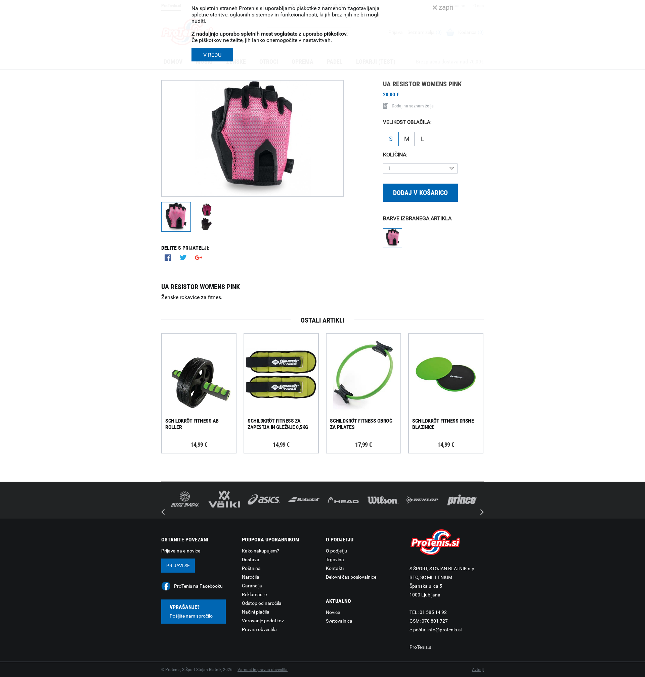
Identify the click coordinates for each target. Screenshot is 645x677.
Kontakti (335, 568)
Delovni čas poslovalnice (351, 577)
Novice (333, 612)
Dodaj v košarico (420, 193)
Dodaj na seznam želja (413, 105)
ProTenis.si (421, 647)
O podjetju (336, 550)
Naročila (250, 577)
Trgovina (335, 559)
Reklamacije (254, 594)
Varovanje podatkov (263, 620)
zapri (445, 7)
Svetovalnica (339, 621)
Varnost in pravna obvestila (263, 669)
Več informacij (204, 355)
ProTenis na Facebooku (198, 586)
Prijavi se (178, 565)
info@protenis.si (444, 629)
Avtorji (478, 669)
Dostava (250, 559)
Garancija (252, 585)
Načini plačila (255, 612)
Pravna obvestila (259, 629)
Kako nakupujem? (260, 550)
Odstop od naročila (262, 603)
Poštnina (251, 568)
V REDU (212, 55)
